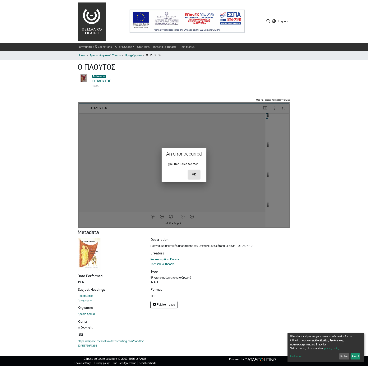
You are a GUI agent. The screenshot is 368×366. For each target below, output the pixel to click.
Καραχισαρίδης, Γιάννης (164, 259)
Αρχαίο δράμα (86, 314)
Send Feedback (147, 363)
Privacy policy (102, 363)
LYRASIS (141, 358)
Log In (282, 21)
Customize (295, 356)
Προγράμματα (133, 55)
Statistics (143, 47)
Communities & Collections (95, 47)
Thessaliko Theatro (162, 264)
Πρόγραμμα (85, 300)
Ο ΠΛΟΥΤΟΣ (101, 81)
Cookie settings (83, 363)
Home (81, 55)
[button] (274, 21)
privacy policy (331, 348)
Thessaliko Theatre (165, 47)
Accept (355, 356)
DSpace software (94, 358)
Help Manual (187, 47)
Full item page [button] (165, 304)
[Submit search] (268, 21)
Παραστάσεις (85, 296)
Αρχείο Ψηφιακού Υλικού (105, 55)
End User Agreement (124, 363)
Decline (344, 356)
